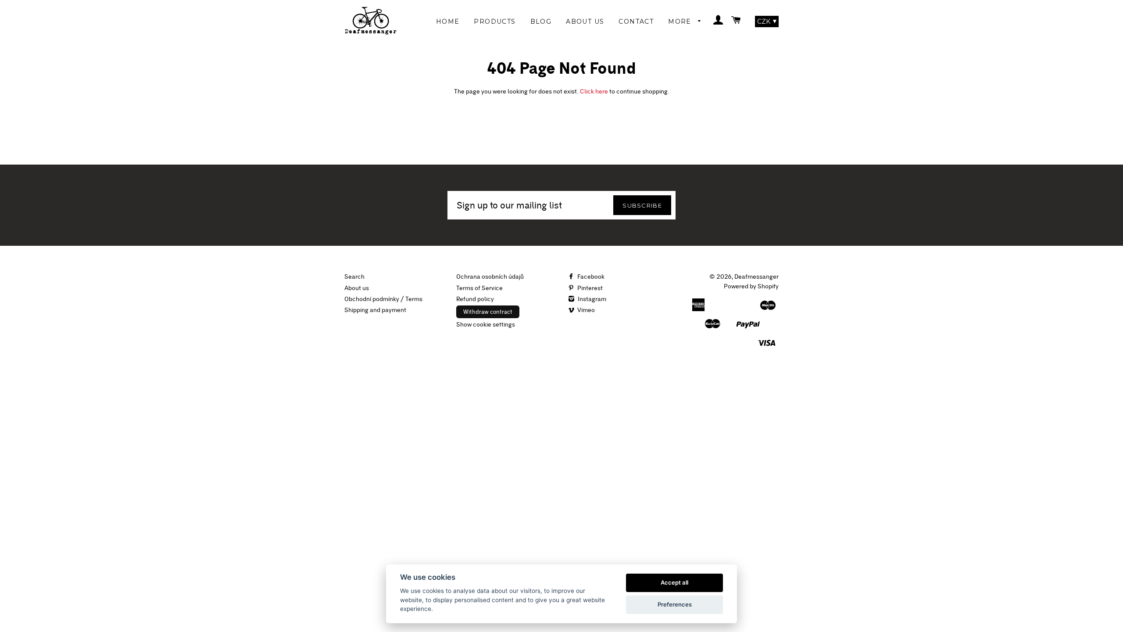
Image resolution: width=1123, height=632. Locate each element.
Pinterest (589, 288)
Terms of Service (479, 288)
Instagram (591, 299)
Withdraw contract (487, 311)
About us (356, 288)
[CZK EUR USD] (767, 21)
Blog (541, 21)
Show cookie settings (485, 324)
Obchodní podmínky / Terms (383, 299)
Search (354, 276)
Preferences (675, 604)
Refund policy (475, 299)
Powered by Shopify (751, 286)
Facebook (590, 276)
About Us (585, 21)
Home (448, 21)
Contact (636, 21)
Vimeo (585, 310)
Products (494, 21)
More (681, 21)
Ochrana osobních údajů (490, 276)
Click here (594, 91)
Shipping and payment (375, 310)
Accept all (674, 582)
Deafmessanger (756, 276)
